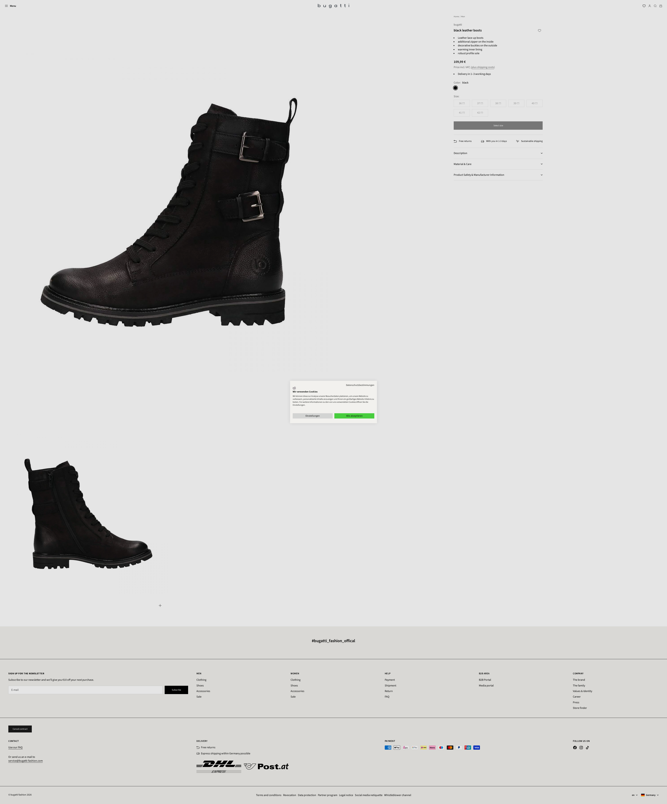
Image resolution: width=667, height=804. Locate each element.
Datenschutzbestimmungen (360, 385)
